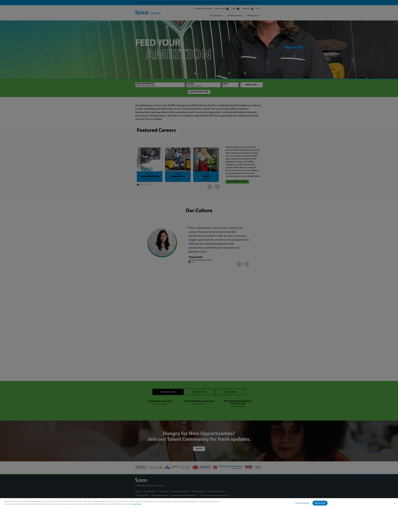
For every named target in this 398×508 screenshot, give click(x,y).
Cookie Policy (136, 504)
